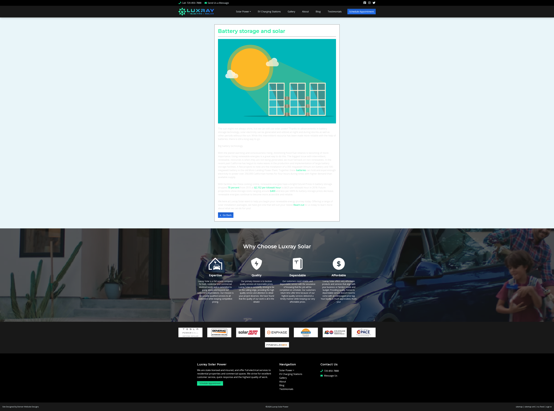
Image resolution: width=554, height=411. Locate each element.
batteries (301, 170)
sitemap (519, 406)
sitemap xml (530, 406)
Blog (318, 11)
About (305, 11)
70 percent (233, 187)
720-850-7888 (331, 370)
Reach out (298, 204)
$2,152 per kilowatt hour (267, 187)
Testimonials (335, 11)
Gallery (291, 11)
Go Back (227, 215)
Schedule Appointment (361, 11)
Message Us (330, 375)
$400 (272, 191)
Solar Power (242, 11)
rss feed (540, 406)
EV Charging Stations (269, 11)
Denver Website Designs (28, 406)
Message (218, 2)
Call (191, 2)
